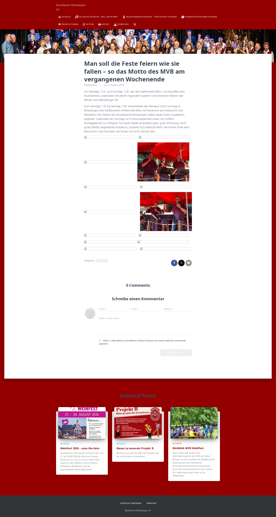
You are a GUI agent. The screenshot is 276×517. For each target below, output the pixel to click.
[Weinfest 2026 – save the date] (82, 422)
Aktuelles (66, 17)
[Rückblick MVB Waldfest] (194, 422)
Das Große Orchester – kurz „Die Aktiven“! (98, 17)
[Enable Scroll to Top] (270, 511)
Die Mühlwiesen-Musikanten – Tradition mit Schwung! (151, 17)
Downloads (123, 24)
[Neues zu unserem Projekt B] (138, 422)
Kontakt (105, 24)
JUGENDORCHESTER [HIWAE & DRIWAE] (201, 17)
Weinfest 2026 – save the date (79, 448)
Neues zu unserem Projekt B (135, 448)
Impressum (151, 503)
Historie (90, 24)
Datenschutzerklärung (131, 503)
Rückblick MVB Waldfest (188, 448)
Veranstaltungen (70, 24)
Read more (86, 469)
